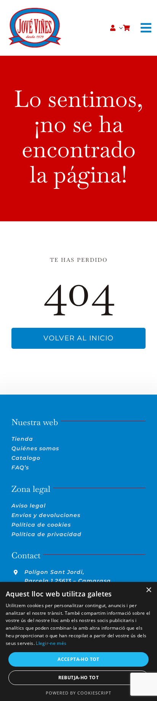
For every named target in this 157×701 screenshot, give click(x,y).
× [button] (148, 590)
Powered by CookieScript (78, 693)
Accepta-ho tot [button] (78, 659)
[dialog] (78, 641)
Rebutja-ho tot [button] (78, 677)
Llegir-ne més (51, 643)
